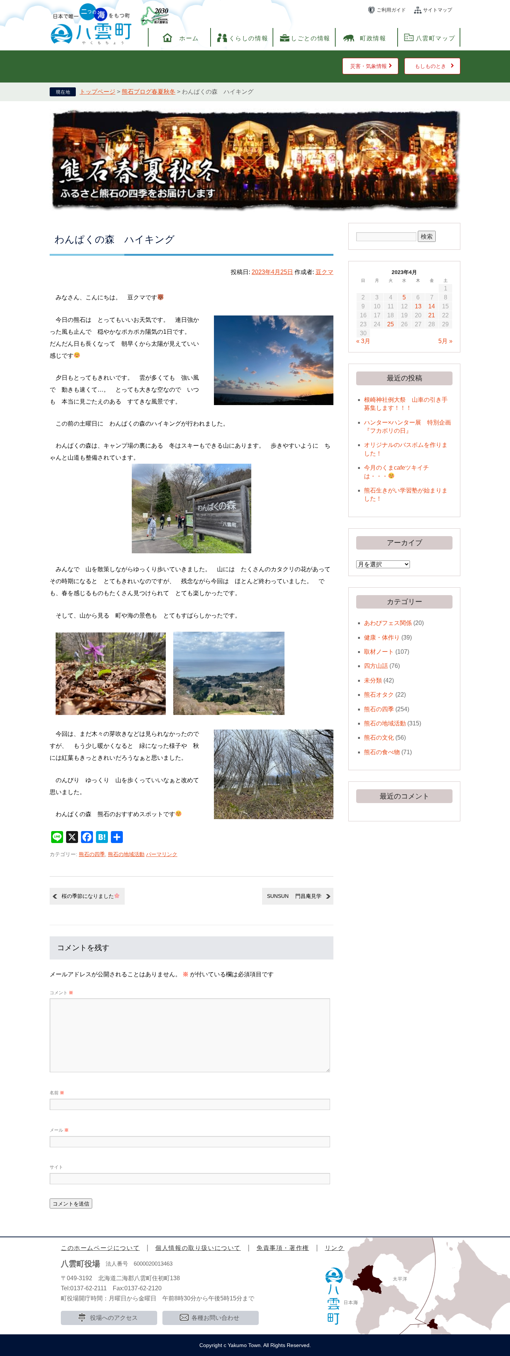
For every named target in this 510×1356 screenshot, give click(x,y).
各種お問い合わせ (215, 1318)
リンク (335, 1248)
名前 (57, 1092)
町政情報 (373, 38)
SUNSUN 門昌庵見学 (294, 896)
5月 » (445, 341)
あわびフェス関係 (388, 623)
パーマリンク (161, 854)
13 (418, 306)
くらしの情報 (248, 38)
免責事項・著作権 (282, 1248)
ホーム (189, 38)
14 (431, 306)
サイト (56, 1167)
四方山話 (376, 666)
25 (390, 324)
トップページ (97, 91)
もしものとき (430, 66)
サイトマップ (437, 10)
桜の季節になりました (88, 896)
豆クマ (324, 272)
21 (431, 315)
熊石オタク (379, 694)
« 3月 (363, 341)
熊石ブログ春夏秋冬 (148, 91)
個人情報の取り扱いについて (198, 1248)
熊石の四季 (92, 854)
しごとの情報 (310, 38)
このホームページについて (100, 1248)
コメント (61, 992)
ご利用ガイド (391, 10)
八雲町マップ (435, 38)
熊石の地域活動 (126, 854)
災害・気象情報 (368, 66)
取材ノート (379, 652)
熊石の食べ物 (382, 752)
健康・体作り (382, 637)
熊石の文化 (379, 737)
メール (59, 1130)
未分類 (373, 680)
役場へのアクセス (114, 1318)
